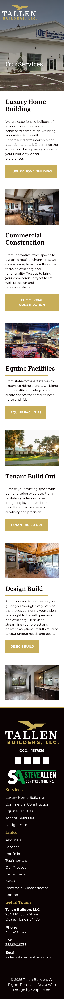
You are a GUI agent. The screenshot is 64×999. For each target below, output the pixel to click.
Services (12, 847)
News (10, 881)
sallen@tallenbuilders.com (28, 957)
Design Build (22, 646)
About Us (13, 840)
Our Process (15, 867)
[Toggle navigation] (60, 12)
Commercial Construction (32, 302)
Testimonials (16, 861)
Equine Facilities (26, 412)
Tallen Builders (35, 979)
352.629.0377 (16, 932)
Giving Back (15, 874)
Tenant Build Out (27, 525)
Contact (12, 895)
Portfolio (12, 854)
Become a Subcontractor (26, 888)
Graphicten (40, 990)
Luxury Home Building (31, 171)
